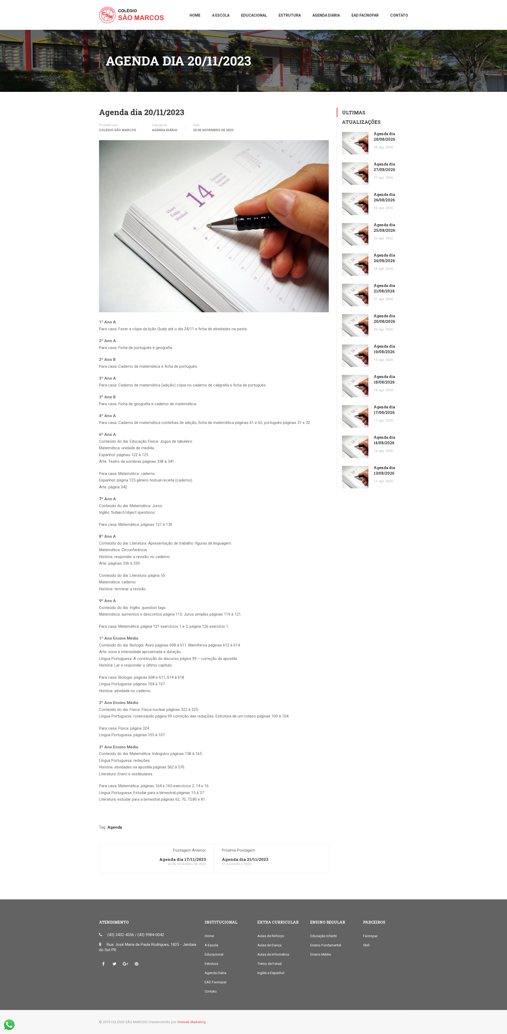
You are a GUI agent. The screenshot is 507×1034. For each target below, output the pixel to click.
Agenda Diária (164, 130)
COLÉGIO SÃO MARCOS (117, 130)
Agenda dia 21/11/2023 (245, 859)
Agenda (114, 827)
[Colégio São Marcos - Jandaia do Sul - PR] (133, 18)
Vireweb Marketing (191, 1022)
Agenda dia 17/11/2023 (182, 859)
